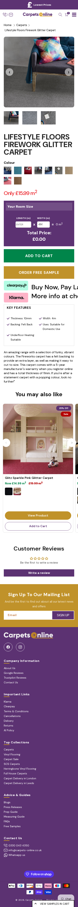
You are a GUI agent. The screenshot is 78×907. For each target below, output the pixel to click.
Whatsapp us (17, 855)
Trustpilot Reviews (15, 677)
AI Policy (9, 730)
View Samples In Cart (54, 903)
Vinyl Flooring (12, 754)
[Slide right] (72, 443)
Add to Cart (38, 526)
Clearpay (9, 706)
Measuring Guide (14, 816)
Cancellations (12, 716)
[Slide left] (6, 443)
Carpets (21, 25)
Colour (9, 162)
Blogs (7, 802)
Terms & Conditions (16, 711)
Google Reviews (13, 673)
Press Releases (13, 807)
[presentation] (9, 72)
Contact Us (11, 682)
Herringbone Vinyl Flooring (20, 768)
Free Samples (12, 826)
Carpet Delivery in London (20, 778)
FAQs (7, 821)
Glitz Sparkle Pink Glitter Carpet (29, 478)
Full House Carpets (15, 773)
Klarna (7, 701)
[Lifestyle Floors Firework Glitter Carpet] (39, 72)
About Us (9, 668)
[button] (60, 14)
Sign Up (63, 615)
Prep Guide (11, 812)
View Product (38, 515)
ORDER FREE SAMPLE (39, 272)
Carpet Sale (11, 759)
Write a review (39, 573)
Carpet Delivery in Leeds (19, 783)
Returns (8, 725)
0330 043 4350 (19, 845)
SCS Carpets (12, 764)
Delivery (9, 720)
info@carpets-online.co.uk (25, 850)
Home (8, 25)
